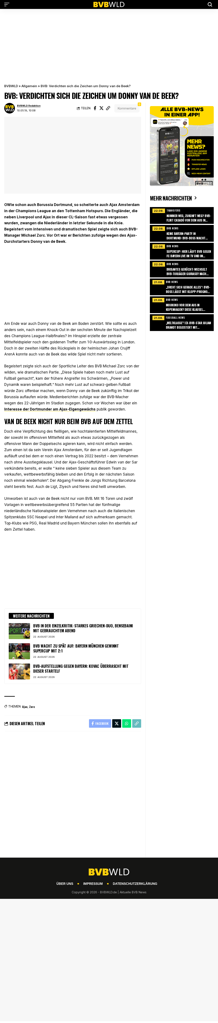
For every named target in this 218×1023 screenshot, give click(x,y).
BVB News (172, 228)
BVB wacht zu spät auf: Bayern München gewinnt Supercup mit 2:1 (76, 648)
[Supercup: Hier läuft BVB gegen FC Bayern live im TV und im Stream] (182, 251)
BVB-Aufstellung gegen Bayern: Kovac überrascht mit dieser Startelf (81, 668)
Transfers (173, 210)
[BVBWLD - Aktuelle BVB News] (109, 4)
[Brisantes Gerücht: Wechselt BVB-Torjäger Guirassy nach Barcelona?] (182, 268)
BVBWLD (11, 86)
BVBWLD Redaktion (28, 105)
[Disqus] (72, 792)
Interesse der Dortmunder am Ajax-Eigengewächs (50, 409)
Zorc (32, 706)
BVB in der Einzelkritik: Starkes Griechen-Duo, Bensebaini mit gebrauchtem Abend (83, 628)
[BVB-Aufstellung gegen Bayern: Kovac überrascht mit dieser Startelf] (19, 671)
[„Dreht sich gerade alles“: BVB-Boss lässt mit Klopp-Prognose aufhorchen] (182, 286)
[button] (7, 4)
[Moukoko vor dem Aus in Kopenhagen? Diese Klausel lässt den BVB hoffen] (182, 304)
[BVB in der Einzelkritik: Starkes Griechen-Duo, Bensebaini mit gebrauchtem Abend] (19, 631)
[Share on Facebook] (95, 108)
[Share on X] (102, 108)
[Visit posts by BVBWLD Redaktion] (9, 108)
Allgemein (29, 86)
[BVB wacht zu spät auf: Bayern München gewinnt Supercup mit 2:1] (19, 651)
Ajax (24, 706)
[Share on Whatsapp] (126, 723)
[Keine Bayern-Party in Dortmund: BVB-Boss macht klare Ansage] (182, 233)
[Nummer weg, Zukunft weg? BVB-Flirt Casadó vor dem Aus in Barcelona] (182, 215)
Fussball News (175, 317)
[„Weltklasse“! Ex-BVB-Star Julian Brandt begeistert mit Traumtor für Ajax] (182, 322)
